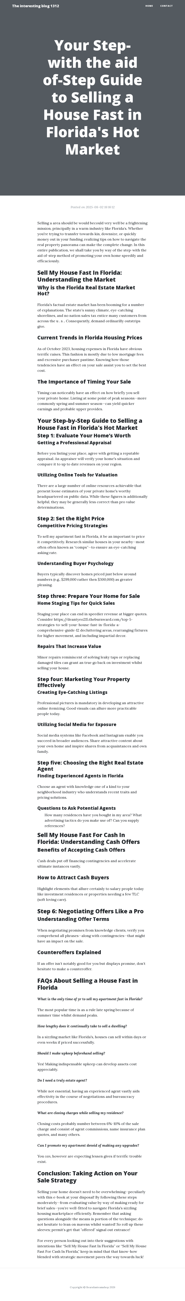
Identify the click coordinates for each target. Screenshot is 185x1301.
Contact (166, 5)
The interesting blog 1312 (35, 5)
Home (149, 5)
